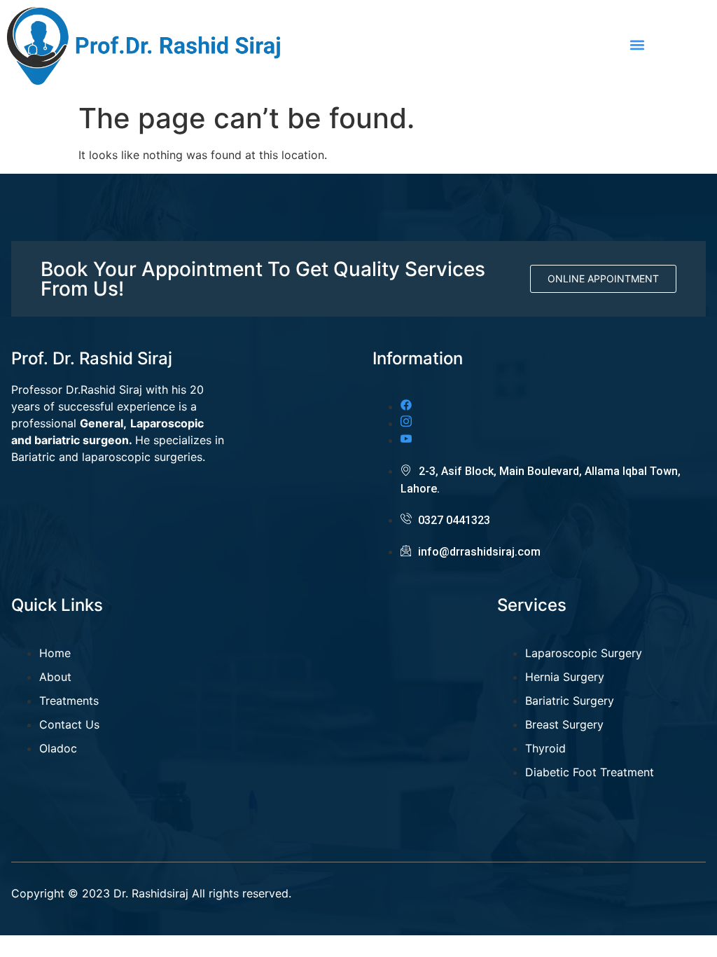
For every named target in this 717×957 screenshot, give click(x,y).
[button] (637, 44)
